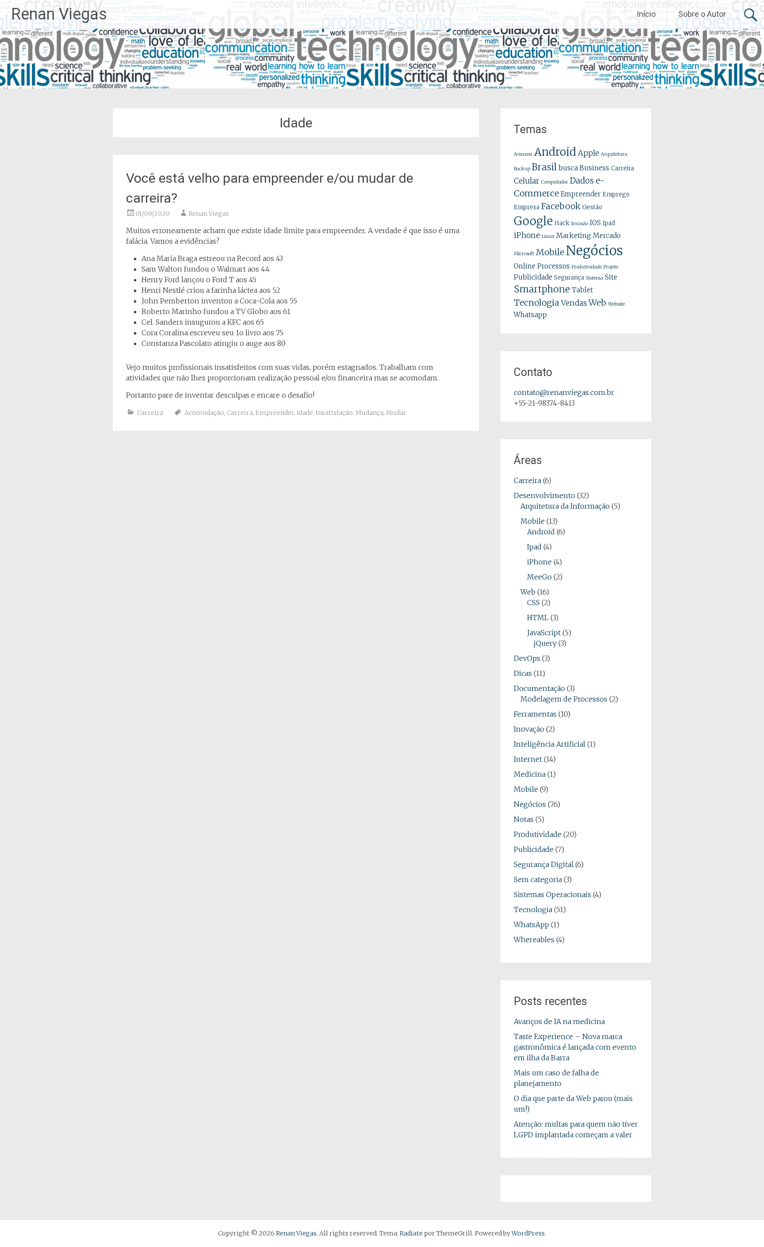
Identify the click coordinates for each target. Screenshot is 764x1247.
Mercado (607, 235)
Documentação (539, 688)
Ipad (609, 223)
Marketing (573, 235)
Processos (553, 266)
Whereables (534, 939)
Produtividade (587, 267)
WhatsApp (531, 924)
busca (568, 168)
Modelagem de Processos (563, 698)
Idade (305, 413)
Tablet (582, 290)
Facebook (561, 206)
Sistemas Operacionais (552, 894)
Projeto (611, 267)
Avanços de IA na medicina (559, 1021)
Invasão (579, 223)
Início (646, 14)
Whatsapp (530, 315)
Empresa (526, 207)
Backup (522, 169)
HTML (538, 617)
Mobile (550, 252)
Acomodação (204, 413)
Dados (582, 181)
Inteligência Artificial (549, 744)
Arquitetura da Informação (565, 506)
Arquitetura (614, 154)
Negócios (594, 250)
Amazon (523, 154)
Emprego (616, 194)
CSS (533, 602)
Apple (588, 153)
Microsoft (524, 254)
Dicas (523, 673)
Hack (561, 223)
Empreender (275, 413)
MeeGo (539, 576)
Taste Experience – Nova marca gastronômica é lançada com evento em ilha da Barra (575, 1047)
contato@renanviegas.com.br (564, 392)
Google (533, 221)
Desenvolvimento (544, 495)
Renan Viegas (59, 14)
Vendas (574, 303)
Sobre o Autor (702, 14)
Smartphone (542, 289)
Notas (524, 819)
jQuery (545, 643)
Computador (554, 182)
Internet (528, 759)
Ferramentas (535, 714)
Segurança (569, 277)
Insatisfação (334, 413)
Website (616, 304)
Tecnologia (536, 302)
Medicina (530, 774)
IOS (595, 223)
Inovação (529, 729)
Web (597, 302)
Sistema (594, 278)
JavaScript (544, 632)
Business (594, 168)
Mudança (369, 413)
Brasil (544, 167)
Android (555, 152)
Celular (526, 181)
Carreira (150, 413)
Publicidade (533, 277)
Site (611, 277)
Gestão (592, 207)
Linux (548, 236)
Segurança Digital (543, 864)
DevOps (527, 658)
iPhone (527, 235)
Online (524, 266)
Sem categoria (538, 879)
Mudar (396, 413)
